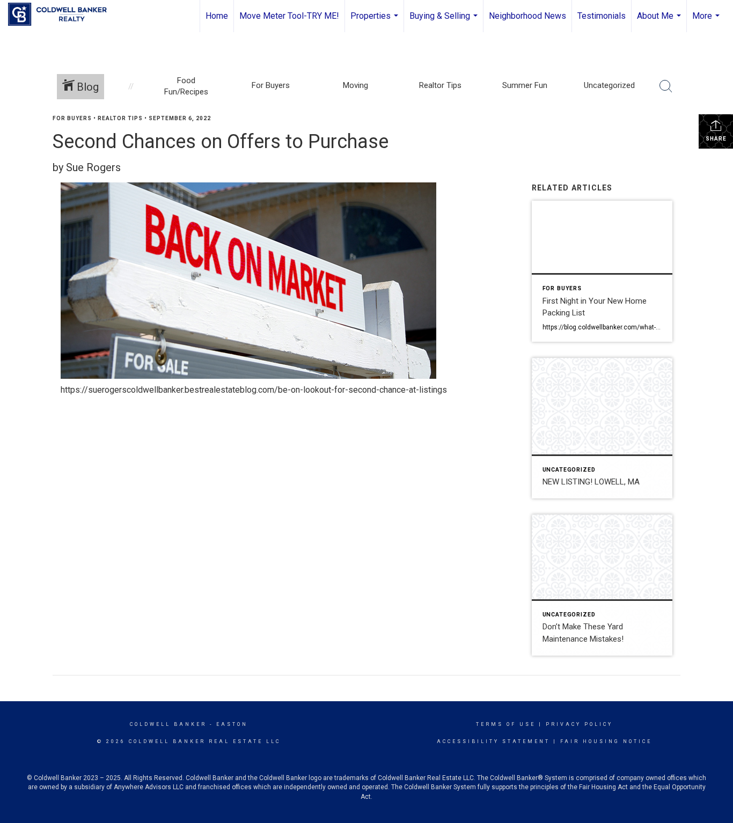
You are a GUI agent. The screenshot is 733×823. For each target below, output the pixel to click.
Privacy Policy (579, 724)
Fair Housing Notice (606, 741)
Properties (375, 21)
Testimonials (601, 16)
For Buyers (72, 118)
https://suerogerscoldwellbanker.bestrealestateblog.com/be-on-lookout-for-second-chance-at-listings (254, 390)
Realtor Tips (120, 118)
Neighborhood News (527, 16)
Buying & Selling (444, 21)
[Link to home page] (63, 14)
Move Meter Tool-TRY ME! (289, 16)
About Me (660, 21)
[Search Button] (665, 86)
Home (217, 16)
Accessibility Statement (493, 741)
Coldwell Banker (168, 724)
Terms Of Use (506, 724)
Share (716, 139)
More (707, 21)
